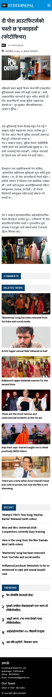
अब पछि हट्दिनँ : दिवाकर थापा (22, 642)
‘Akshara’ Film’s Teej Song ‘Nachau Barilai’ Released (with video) (22, 517)
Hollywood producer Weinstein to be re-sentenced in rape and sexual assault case (26, 570)
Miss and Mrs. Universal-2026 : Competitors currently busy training (23, 530)
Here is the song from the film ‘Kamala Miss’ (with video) (25, 542)
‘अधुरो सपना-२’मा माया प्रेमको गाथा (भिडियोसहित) (24, 621)
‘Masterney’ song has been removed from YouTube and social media (23, 555)
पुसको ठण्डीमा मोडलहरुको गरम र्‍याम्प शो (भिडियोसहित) (27, 608)
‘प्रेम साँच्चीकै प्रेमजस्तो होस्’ (19, 595)
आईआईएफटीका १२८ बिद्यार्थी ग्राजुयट (26, 631)
